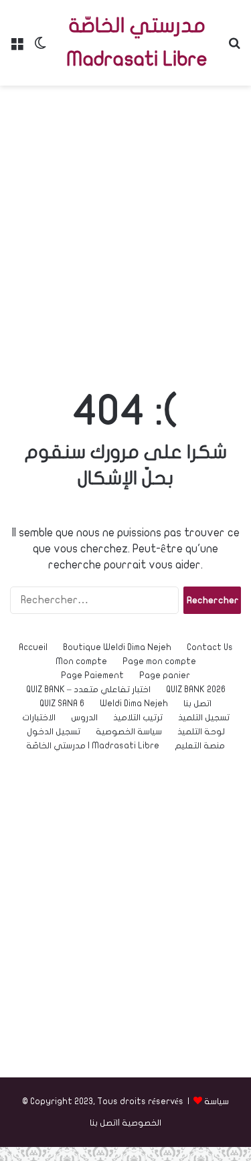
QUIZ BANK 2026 (196, 689)
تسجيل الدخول (53, 731)
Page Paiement (92, 675)
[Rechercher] (234, 48)
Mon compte (81, 661)
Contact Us (210, 647)
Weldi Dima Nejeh (134, 703)
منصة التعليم (200, 745)
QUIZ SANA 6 (61, 703)
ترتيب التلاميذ (138, 717)
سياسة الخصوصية (129, 731)
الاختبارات (39, 717)
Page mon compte (159, 661)
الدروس (84, 717)
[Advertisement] (125, 224)
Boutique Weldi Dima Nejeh (117, 647)
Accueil (33, 647)
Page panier (164, 675)
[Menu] (16, 48)
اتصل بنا (197, 703)
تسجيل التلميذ (204, 717)
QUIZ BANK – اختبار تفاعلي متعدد (88, 689)
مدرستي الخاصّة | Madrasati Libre (92, 745)
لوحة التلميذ (201, 731)
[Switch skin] (40, 48)
